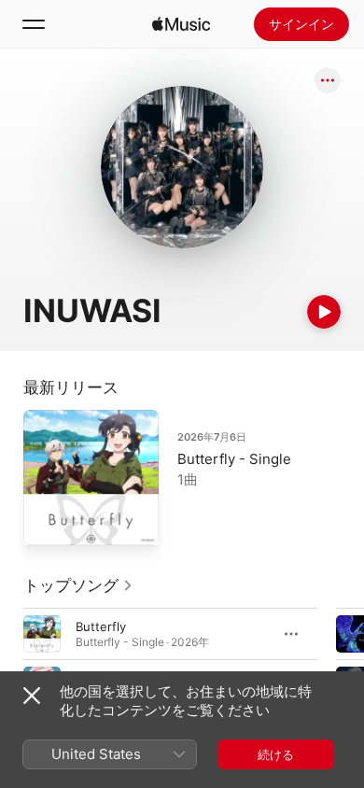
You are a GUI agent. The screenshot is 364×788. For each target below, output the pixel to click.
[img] (181, 24)
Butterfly (101, 626)
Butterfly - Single (234, 459)
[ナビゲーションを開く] (33, 24)
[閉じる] (31, 695)
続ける (276, 754)
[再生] (324, 312)
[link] (78, 585)
